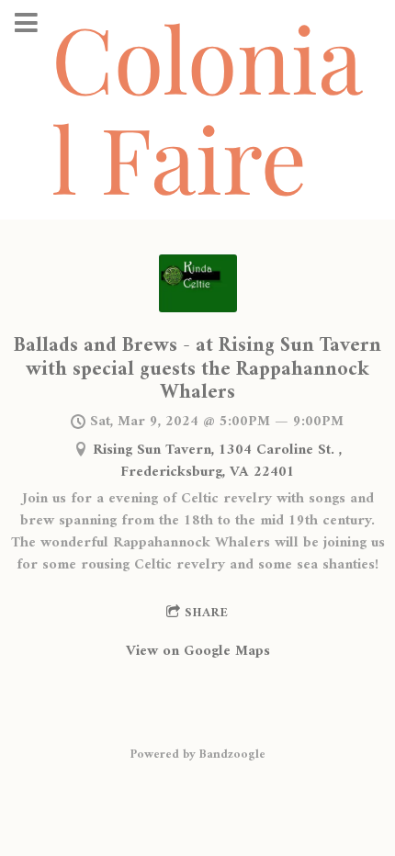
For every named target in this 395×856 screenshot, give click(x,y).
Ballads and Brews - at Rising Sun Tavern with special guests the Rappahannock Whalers (197, 369)
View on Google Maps (198, 651)
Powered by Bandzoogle (197, 754)
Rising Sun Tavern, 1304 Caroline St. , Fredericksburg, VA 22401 (217, 461)
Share (207, 613)
